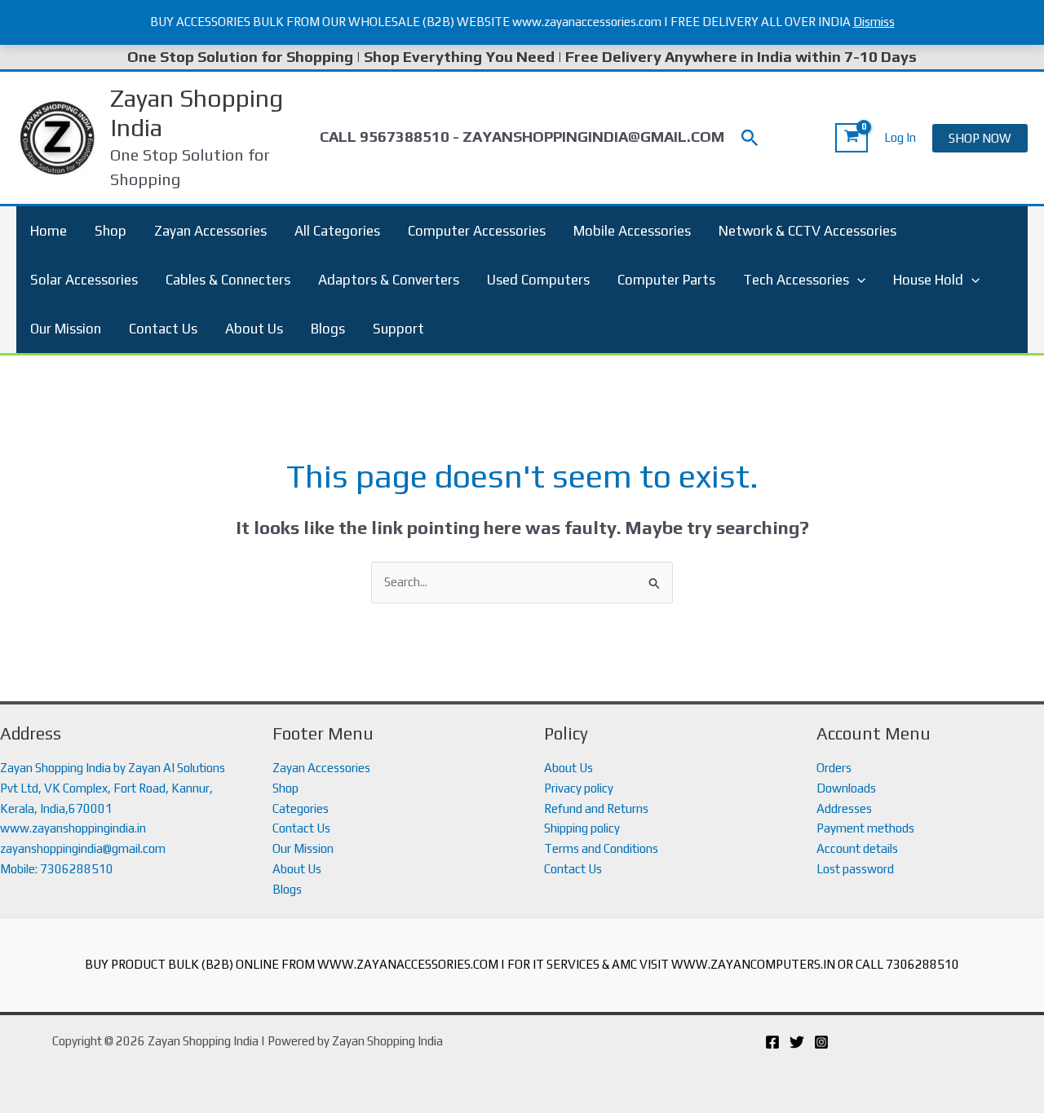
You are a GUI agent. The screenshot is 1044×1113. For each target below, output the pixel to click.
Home (48, 231)
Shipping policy (582, 828)
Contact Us (163, 328)
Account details (857, 848)
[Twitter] (797, 1042)
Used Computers (538, 280)
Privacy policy (578, 788)
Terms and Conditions (601, 848)
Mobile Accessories (632, 231)
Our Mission (65, 328)
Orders (834, 768)
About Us (254, 328)
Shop (110, 231)
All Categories (337, 231)
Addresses (844, 808)
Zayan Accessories (210, 231)
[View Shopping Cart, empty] (851, 137)
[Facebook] (772, 1042)
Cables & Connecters (228, 280)
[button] (750, 138)
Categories (300, 808)
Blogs (328, 328)
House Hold (928, 280)
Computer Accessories (477, 231)
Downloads (846, 788)
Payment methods (865, 828)
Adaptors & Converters (388, 280)
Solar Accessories (84, 280)
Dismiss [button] (874, 22)
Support (398, 328)
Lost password (855, 869)
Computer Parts (666, 280)
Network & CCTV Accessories (807, 231)
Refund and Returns (596, 808)
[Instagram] (821, 1042)
